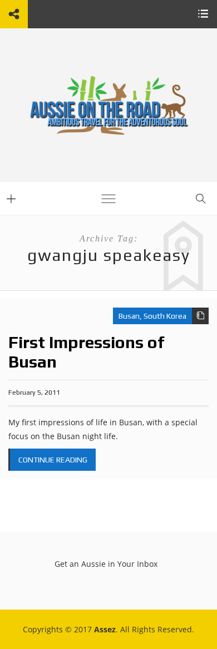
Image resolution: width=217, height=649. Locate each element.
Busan (129, 316)
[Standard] (200, 316)
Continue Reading (52, 459)
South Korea (165, 316)
